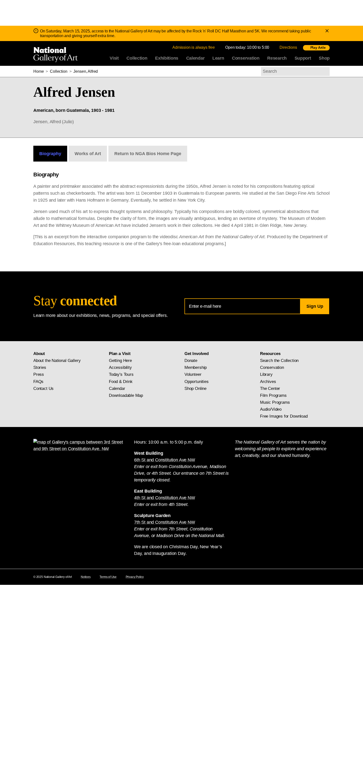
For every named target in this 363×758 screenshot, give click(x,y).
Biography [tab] (50, 153)
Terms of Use (108, 577)
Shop (324, 58)
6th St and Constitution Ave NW (164, 459)
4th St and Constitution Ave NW (164, 497)
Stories (39, 367)
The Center (270, 388)
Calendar (195, 58)
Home (38, 71)
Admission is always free (193, 47)
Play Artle (318, 47)
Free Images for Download (284, 416)
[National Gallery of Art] (56, 53)
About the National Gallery (57, 360)
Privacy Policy (135, 577)
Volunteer (192, 374)
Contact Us (43, 388)
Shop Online (195, 388)
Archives (268, 381)
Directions (288, 47)
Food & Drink (121, 381)
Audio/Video (271, 409)
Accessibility (120, 367)
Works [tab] (88, 153)
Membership (195, 367)
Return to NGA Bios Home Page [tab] (147, 153)
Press (38, 374)
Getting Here (120, 360)
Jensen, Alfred (85, 71)
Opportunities (196, 381)
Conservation (246, 58)
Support (303, 58)
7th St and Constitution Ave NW (164, 522)
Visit (114, 58)
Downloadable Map (126, 395)
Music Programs (275, 402)
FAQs (38, 381)
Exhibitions (166, 58)
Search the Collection (279, 360)
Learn (218, 58)
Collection (136, 58)
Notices (86, 577)
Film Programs (273, 395)
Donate (190, 360)
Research (277, 58)
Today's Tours (121, 374)
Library (266, 374)
